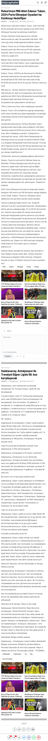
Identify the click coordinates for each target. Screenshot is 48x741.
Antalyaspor (6, 654)
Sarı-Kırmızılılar (7, 659)
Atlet (4, 267)
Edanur (11, 267)
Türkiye (36, 267)
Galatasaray (17, 654)
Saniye (29, 267)
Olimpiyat (20, 267)
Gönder (7, 356)
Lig (26, 654)
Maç (31, 654)
